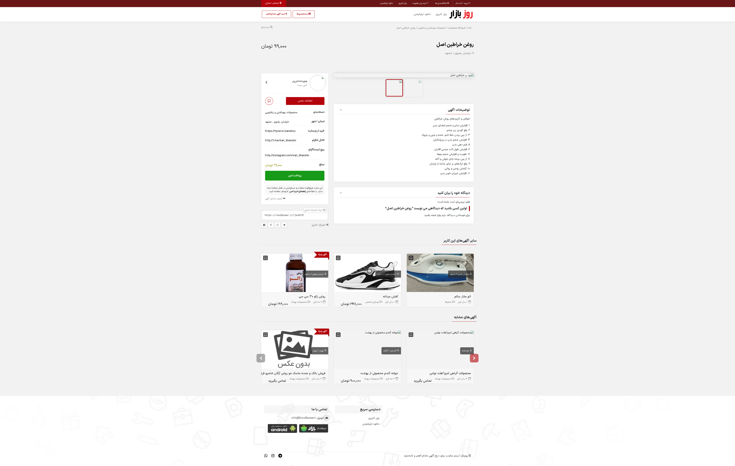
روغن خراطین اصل (455, 44)
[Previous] (341, 75)
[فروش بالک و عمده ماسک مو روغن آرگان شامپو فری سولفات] (294, 350)
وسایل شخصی (372, 302)
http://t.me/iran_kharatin (280, 141)
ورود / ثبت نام (462, 3)
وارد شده (436, 215)
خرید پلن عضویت (419, 3)
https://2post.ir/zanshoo (280, 131)
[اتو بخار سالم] (440, 274)
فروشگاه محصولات (456, 28)
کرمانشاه (465, 350)
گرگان (385, 350)
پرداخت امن (294, 176)
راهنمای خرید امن (298, 191)
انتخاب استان (272, 3)
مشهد (448, 53)
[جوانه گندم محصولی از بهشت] (383, 332)
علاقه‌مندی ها (441, 3)
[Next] (466, 75)
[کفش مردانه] (367, 274)
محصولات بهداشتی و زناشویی (431, 28)
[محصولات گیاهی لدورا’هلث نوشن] (454, 332)
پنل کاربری (403, 3)
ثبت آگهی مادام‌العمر (275, 14)
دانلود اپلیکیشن (386, 3)
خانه (470, 28)
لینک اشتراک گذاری (314, 210)
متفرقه (448, 302)
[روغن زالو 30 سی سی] (294, 274)
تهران (321, 350)
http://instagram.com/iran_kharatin (287, 156)
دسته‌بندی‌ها (303, 14)
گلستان (393, 350)
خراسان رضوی (463, 53)
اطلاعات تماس (305, 101)
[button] (404, 110)
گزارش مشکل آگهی (274, 199)
